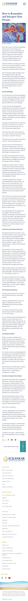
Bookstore (5, 566)
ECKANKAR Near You (7, 537)
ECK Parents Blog (7, 560)
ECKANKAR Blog (6, 557)
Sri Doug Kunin (6, 473)
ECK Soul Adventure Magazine (10, 525)
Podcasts (5, 523)
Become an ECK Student (9, 514)
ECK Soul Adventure (8, 478)
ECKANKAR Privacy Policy (7, 599)
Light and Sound (7, 506)
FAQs (3, 484)
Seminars (4, 520)
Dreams (4, 498)
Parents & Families (7, 487)
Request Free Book (7, 550)
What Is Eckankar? (7, 470)
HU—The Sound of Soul (8, 495)
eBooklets (5, 528)
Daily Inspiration (7, 531)
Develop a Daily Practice (9, 534)
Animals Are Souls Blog (9, 563)
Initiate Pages (6, 569)
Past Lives (5, 503)
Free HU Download (7, 548)
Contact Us (5, 545)
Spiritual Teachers (7, 475)
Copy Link (23, 446)
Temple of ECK (6, 481)
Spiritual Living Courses (9, 517)
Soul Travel (5, 500)
